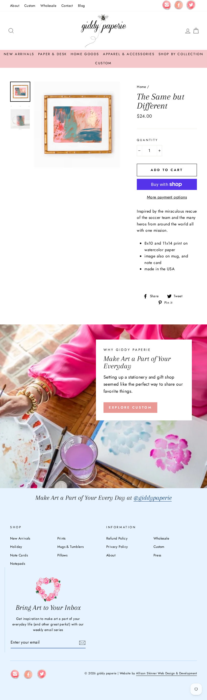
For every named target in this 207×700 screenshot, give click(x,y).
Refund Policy (116, 538)
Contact (67, 5)
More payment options (167, 197)
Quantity (147, 140)
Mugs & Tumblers (70, 546)
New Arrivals (19, 54)
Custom (29, 5)
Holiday (16, 546)
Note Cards (19, 555)
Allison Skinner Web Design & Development (166, 673)
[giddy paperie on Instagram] (167, 6)
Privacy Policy (117, 546)
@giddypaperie (153, 497)
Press (157, 555)
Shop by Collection (181, 54)
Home (141, 86)
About (14, 5)
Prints (61, 538)
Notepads (17, 563)
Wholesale (48, 5)
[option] (77, 125)
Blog (81, 5)
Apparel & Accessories (129, 54)
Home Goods (85, 54)
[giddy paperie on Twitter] (191, 6)
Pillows (62, 555)
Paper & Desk (52, 54)
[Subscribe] (82, 642)
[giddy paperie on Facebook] (179, 6)
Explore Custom (130, 407)
